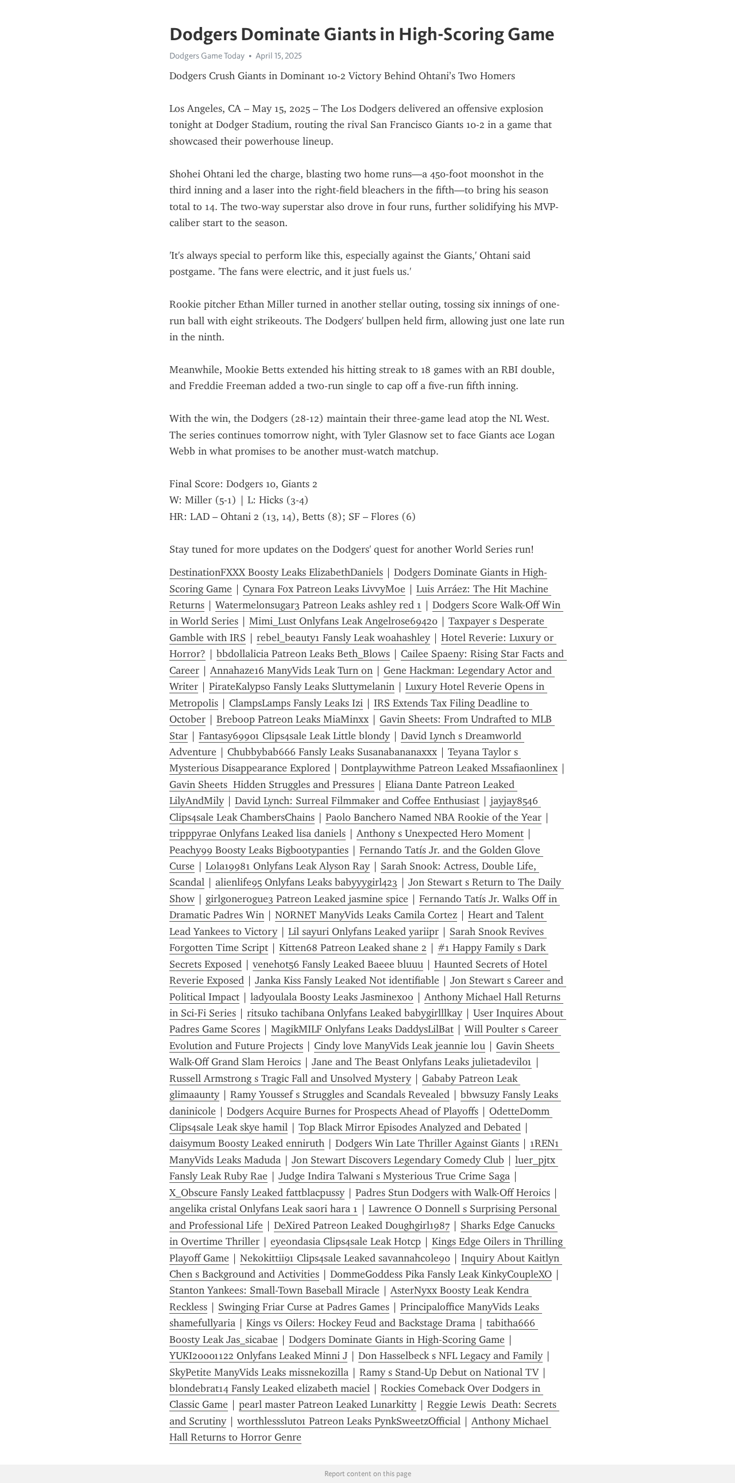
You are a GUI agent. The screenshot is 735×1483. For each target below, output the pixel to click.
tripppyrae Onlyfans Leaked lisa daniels (257, 833)
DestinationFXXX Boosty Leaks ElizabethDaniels (276, 572)
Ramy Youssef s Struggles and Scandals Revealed (340, 1094)
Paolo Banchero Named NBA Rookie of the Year (433, 817)
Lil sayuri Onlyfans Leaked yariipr (363, 931)
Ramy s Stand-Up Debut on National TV (449, 1372)
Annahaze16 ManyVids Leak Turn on (291, 670)
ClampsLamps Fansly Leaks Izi (296, 703)
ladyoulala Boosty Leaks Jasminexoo (331, 997)
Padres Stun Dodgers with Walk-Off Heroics (452, 1192)
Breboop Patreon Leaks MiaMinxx (292, 719)
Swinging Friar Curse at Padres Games (303, 1306)
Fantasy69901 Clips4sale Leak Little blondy (294, 735)
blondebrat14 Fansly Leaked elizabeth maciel (269, 1388)
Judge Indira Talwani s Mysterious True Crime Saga (394, 1176)
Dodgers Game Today (207, 56)
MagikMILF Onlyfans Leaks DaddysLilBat (362, 1029)
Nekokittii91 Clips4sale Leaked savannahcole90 (345, 1258)
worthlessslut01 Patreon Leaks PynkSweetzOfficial (349, 1421)
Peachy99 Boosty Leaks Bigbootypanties (259, 850)
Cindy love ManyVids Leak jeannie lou (399, 1045)
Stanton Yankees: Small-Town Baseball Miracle (274, 1290)
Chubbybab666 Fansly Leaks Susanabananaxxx (332, 752)
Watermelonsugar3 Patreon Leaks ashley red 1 (318, 605)
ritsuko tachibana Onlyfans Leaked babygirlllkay (354, 1013)
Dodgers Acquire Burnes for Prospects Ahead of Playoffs (352, 1111)
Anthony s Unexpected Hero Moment (440, 833)
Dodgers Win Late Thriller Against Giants (427, 1143)
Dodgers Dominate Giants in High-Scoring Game (397, 1339)
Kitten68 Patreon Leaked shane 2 (353, 947)
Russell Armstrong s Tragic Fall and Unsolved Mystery (290, 1078)
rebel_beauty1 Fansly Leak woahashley (343, 637)
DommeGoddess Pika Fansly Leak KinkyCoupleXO (441, 1274)
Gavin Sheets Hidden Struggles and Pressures (271, 784)
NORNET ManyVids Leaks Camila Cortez (366, 915)
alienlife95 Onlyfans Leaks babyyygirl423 (306, 882)
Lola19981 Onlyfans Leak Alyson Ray (288, 866)
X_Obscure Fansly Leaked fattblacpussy (257, 1192)
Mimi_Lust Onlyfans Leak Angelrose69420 (343, 621)
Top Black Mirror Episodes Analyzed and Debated (410, 1127)
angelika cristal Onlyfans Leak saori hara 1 (263, 1208)
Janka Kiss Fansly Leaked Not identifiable (347, 980)
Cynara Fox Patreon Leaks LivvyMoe (324, 589)
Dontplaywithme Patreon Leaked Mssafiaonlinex (449, 768)
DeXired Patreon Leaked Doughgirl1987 (362, 1225)
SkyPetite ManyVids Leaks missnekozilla (259, 1372)
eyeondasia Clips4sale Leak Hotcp (345, 1241)
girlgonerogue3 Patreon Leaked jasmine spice (307, 898)
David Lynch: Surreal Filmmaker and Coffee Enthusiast (357, 800)
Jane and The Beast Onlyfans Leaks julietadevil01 (422, 1061)
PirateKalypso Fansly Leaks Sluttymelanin (301, 686)
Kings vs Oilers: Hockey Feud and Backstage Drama (360, 1323)
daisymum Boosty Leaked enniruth (246, 1143)
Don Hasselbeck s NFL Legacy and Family (450, 1355)
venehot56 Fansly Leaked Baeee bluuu (338, 964)
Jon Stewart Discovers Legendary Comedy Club (398, 1160)
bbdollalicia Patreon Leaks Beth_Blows (303, 653)
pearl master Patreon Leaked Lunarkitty (327, 1404)
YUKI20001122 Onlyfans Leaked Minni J (258, 1355)
